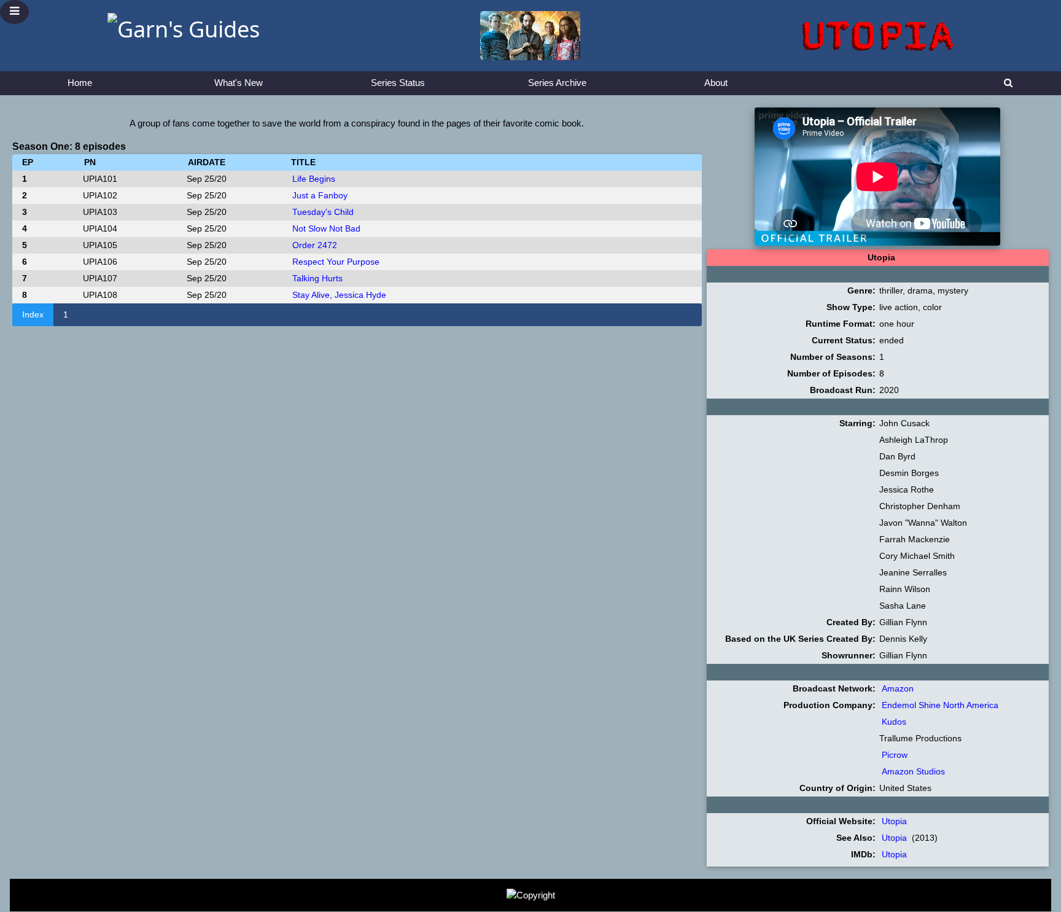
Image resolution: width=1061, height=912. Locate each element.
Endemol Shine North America (940, 705)
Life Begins (313, 179)
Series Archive (557, 82)
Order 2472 (314, 245)
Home (80, 82)
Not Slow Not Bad (326, 228)
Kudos (894, 722)
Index (33, 314)
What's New (238, 82)
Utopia (894, 821)
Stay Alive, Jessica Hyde (339, 295)
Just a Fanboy (320, 195)
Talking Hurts (317, 278)
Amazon (898, 688)
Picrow (894, 755)
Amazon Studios (913, 771)
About (716, 82)
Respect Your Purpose (335, 262)
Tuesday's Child (323, 212)
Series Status (398, 82)
